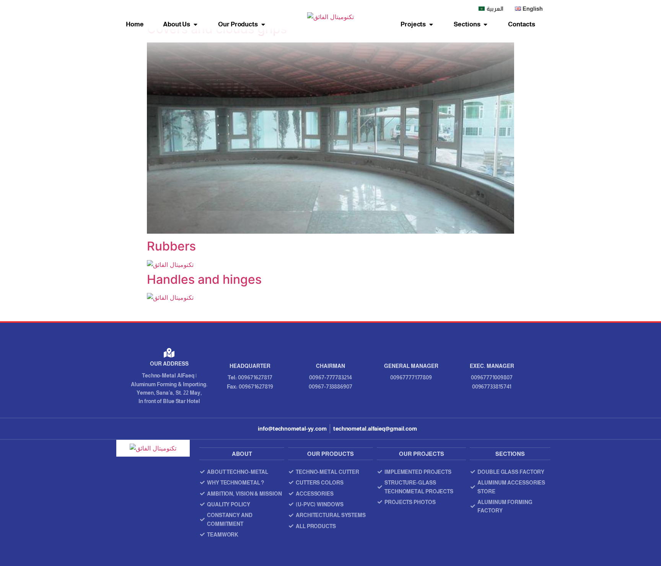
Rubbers (171, 246)
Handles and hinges (204, 279)
